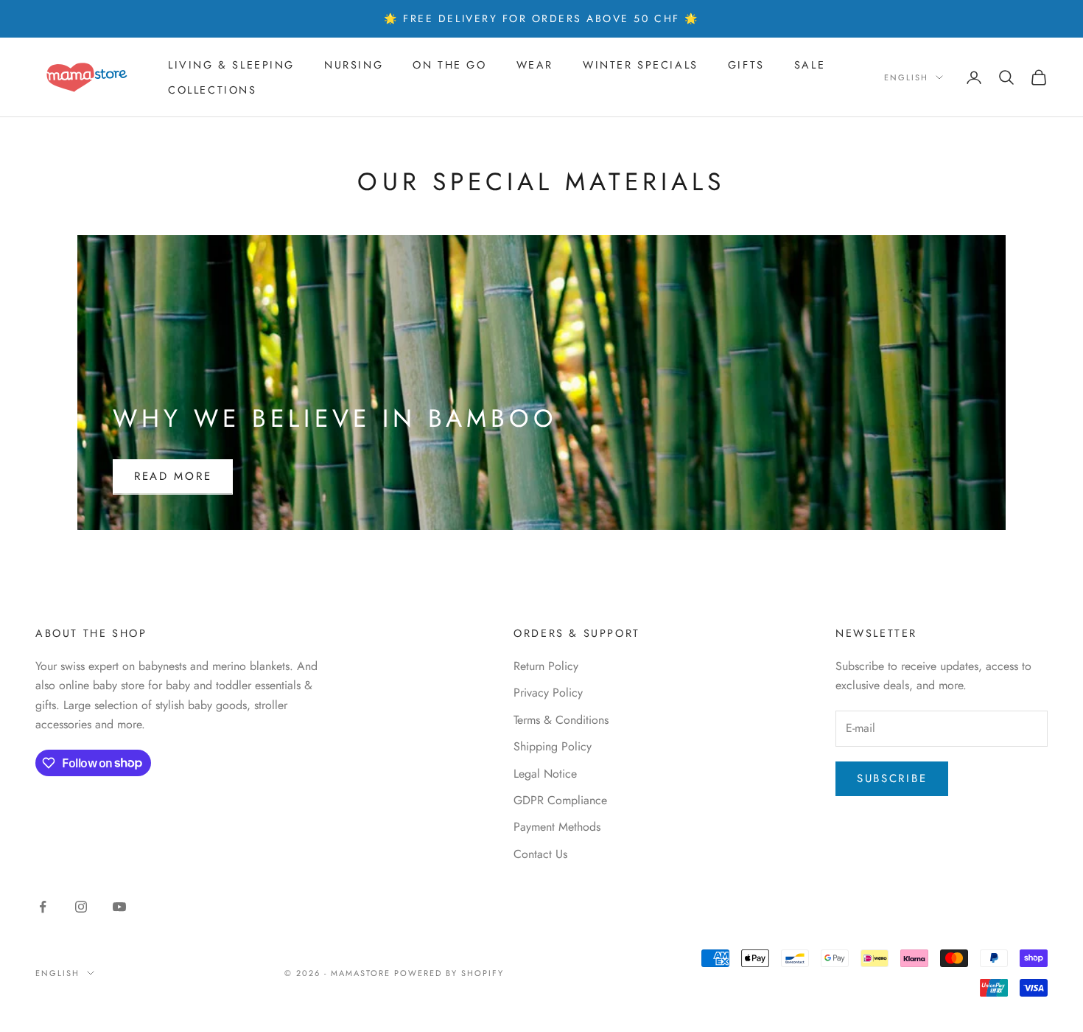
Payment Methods (557, 826)
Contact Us (540, 854)
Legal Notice (545, 773)
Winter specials (640, 64)
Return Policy (546, 666)
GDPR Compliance (560, 800)
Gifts (746, 64)
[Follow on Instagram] (81, 906)
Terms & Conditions (561, 719)
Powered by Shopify (449, 973)
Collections (212, 90)
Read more (172, 476)
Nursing (353, 64)
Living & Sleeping (231, 64)
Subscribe (892, 778)
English (906, 77)
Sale (809, 64)
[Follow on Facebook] (42, 906)
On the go (449, 64)
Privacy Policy (548, 692)
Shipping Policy (553, 746)
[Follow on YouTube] (119, 906)
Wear (534, 64)
